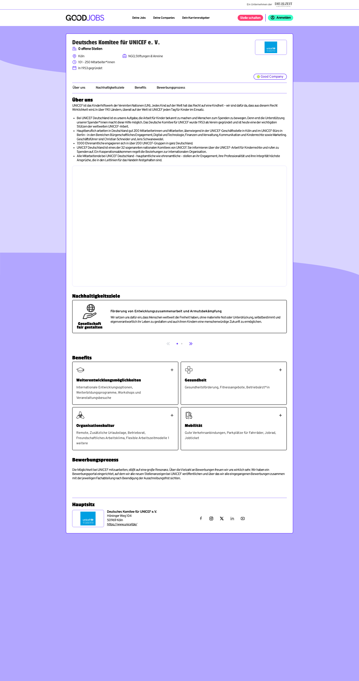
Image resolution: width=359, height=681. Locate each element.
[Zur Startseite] (85, 18)
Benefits (140, 88)
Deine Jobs (139, 18)
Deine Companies (164, 18)
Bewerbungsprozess (171, 88)
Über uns (79, 88)
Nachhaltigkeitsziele (110, 88)
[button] (177, 343)
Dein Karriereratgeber (196, 18)
